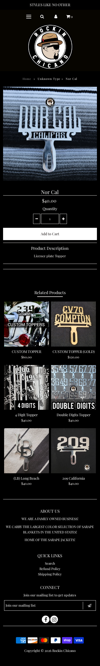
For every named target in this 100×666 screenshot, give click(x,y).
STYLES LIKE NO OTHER (50, 4)
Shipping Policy (50, 574)
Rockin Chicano (64, 650)
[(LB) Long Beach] (26, 450)
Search (50, 563)
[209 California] (73, 450)
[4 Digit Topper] (26, 387)
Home (27, 79)
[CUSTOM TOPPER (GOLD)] (73, 324)
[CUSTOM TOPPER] (26, 324)
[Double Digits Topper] (73, 387)
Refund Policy (50, 568)
